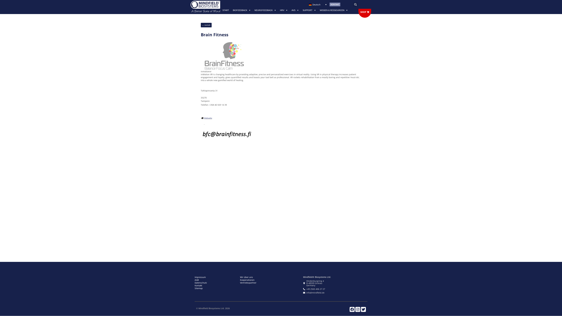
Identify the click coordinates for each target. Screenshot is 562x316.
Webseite (208, 118)
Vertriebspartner (248, 282)
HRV (282, 10)
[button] (355, 4)
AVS (293, 10)
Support (307, 10)
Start (225, 10)
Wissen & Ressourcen (332, 10)
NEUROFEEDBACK (264, 10)
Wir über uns (246, 277)
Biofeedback (240, 10)
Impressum (200, 277)
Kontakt (198, 285)
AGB (197, 280)
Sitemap (199, 288)
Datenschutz (201, 282)
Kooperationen (247, 280)
